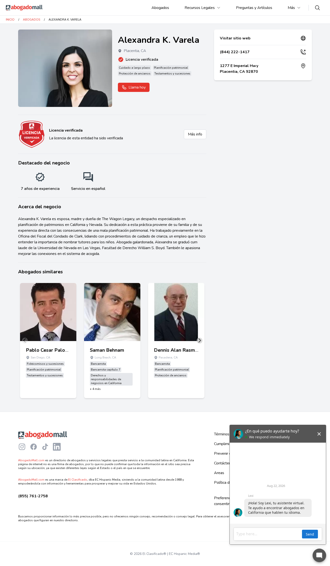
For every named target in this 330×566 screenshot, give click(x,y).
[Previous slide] (25, 340)
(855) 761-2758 (33, 496)
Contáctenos (224, 463)
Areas (219, 473)
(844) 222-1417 (235, 52)
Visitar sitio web (235, 38)
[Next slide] (199, 340)
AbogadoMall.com (31, 460)
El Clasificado (77, 480)
